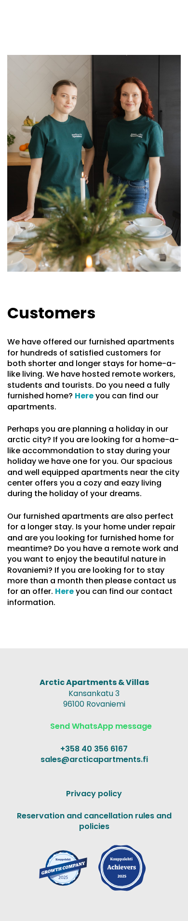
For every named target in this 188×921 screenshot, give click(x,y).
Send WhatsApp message (100, 726)
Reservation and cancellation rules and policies (94, 821)
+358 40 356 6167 (94, 748)
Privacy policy (94, 793)
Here (84, 395)
